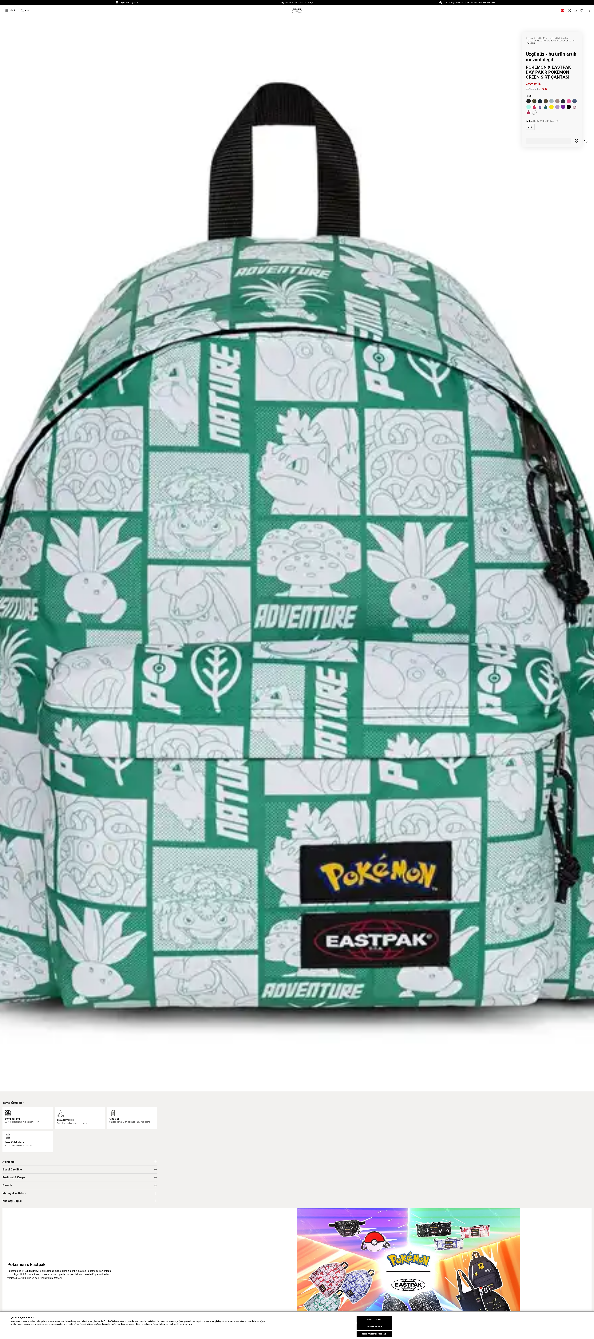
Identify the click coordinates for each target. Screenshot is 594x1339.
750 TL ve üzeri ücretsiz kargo (299, 3)
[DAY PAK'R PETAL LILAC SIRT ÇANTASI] (540, 107)
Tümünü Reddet (374, 1327)
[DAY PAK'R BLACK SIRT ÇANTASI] (528, 101)
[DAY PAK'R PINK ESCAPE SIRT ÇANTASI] (569, 101)
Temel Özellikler (13, 1102)
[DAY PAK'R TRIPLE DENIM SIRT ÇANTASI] (540, 101)
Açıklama (8, 1161)
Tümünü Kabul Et (374, 1319)
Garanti (7, 1185)
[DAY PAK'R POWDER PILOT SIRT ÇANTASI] (574, 101)
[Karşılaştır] (576, 11)
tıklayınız (187, 1324)
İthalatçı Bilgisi (12, 1200)
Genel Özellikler (12, 1169)
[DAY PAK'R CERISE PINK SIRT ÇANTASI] (528, 112)
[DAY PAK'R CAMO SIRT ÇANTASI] (534, 101)
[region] (297, 1325)
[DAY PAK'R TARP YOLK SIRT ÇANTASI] (551, 107)
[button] (4, 1089)
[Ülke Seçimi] (562, 10)
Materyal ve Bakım (14, 1193)
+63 (534, 112)
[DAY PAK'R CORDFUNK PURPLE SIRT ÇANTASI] (563, 107)
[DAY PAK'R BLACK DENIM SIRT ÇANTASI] (557, 101)
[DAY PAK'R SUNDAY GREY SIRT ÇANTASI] (551, 101)
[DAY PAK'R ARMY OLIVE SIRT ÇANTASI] (546, 101)
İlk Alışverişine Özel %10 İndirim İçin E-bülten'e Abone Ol (469, 3)
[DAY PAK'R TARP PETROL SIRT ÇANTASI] (546, 107)
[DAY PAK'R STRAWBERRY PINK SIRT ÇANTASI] (534, 107)
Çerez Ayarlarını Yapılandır (374, 1334)
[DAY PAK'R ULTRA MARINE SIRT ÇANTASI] (563, 101)
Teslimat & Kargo (13, 1177)
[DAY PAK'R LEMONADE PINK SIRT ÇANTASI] (574, 107)
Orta (530, 126)
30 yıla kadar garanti (128, 3)
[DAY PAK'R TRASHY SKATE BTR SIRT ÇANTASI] (569, 107)
